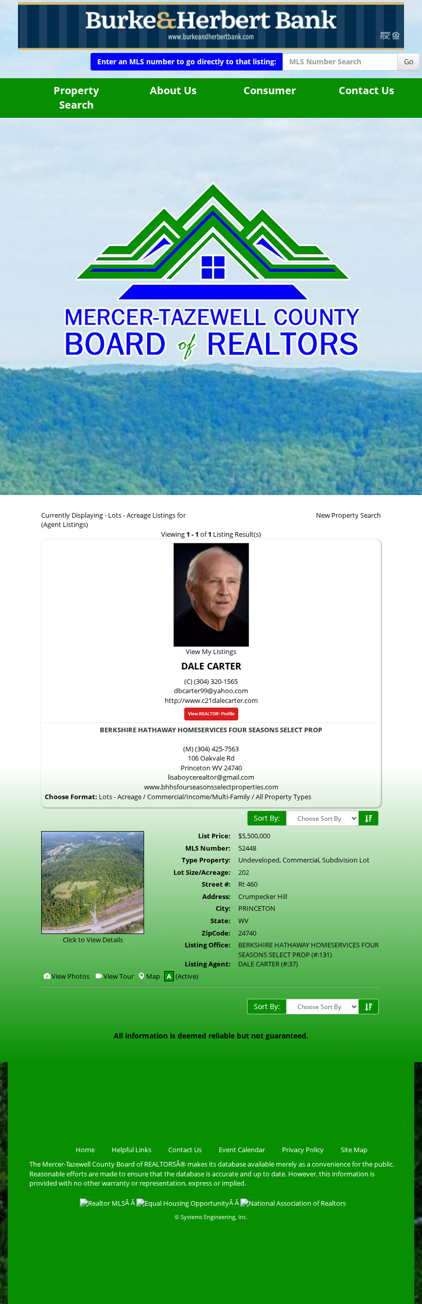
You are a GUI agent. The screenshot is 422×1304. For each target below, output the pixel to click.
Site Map (354, 1149)
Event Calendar (242, 1149)
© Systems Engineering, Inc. (211, 1217)
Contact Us (366, 90)
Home (85, 1149)
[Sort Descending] (368, 818)
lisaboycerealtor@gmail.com (211, 777)
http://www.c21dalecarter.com (211, 700)
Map (153, 976)
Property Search (76, 97)
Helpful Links (131, 1149)
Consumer (269, 90)
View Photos (70, 976)
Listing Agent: (208, 963)
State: (220, 920)
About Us (173, 90)
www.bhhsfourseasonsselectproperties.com (211, 786)
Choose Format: (71, 796)
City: (223, 908)
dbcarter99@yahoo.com (211, 690)
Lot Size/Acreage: (202, 872)
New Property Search (348, 515)
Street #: (216, 884)
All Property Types (283, 796)
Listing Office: (208, 944)
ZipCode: (216, 933)
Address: (216, 896)
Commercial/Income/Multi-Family (198, 796)
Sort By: (267, 818)
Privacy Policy (303, 1149)
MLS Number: (208, 848)
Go (408, 61)
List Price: (214, 835)
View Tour (118, 976)
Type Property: (206, 860)
